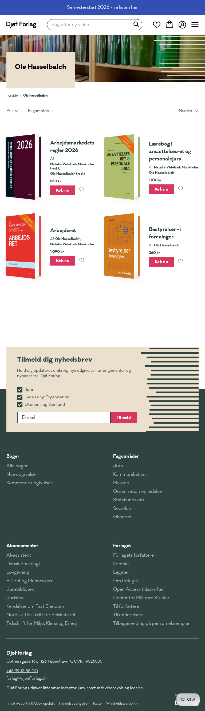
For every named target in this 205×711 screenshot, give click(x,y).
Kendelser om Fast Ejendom (35, 606)
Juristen (15, 598)
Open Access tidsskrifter (138, 589)
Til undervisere (128, 615)
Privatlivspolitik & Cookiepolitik (30, 703)
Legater (121, 572)
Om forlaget (125, 581)
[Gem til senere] (82, 190)
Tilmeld (124, 417)
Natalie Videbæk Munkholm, (176, 167)
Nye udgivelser (21, 474)
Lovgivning (17, 572)
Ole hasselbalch (35, 95)
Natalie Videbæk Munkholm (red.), (72, 166)
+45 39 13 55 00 (22, 670)
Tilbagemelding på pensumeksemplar (151, 623)
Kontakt (121, 564)
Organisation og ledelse (137, 491)
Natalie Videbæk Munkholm (72, 244)
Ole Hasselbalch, (68, 239)
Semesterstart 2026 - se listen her (102, 7)
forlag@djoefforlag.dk (26, 678)
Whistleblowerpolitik (122, 703)
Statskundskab (128, 500)
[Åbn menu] (195, 24)
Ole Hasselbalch (161, 173)
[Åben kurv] (169, 24)
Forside (12, 95)
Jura (118, 466)
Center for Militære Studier (141, 598)
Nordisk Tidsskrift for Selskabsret (41, 615)
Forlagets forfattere (133, 555)
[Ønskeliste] (156, 24)
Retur (97, 703)
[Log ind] (182, 24)
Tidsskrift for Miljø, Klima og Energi (42, 623)
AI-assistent (18, 555)
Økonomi (122, 517)
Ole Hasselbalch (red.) (67, 174)
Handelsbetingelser (74, 703)
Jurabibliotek (20, 589)
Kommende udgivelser (29, 483)
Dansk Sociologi (23, 564)
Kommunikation (129, 474)
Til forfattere (126, 606)
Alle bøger (17, 466)
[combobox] (90, 24)
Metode (121, 483)
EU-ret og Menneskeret (30, 581)
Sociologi (122, 508)
